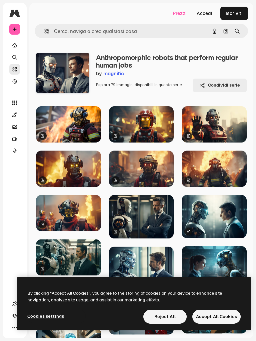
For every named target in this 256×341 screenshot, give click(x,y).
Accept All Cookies (216, 316)
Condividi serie (224, 85)
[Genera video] (14, 139)
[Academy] (14, 315)
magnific (113, 73)
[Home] (14, 45)
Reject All (165, 316)
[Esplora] (14, 81)
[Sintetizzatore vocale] (14, 151)
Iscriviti (234, 13)
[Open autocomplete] (44, 31)
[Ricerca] (14, 57)
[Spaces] (14, 115)
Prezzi (180, 13)
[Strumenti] (14, 103)
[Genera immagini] (14, 127)
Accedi (204, 13)
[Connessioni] (14, 303)
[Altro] (14, 327)
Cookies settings (45, 316)
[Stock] (14, 69)
